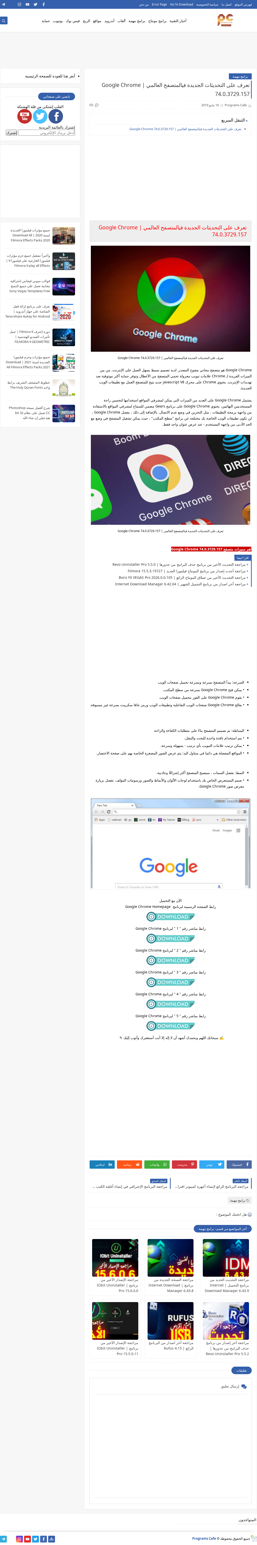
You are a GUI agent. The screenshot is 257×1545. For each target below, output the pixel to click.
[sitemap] (51, 1539)
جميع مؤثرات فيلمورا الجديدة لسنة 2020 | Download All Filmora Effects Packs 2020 (30, 235)
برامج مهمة (136, 20)
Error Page (159, 4)
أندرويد (109, 20)
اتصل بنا (226, 4)
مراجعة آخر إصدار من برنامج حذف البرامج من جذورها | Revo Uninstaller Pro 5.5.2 (227, 1348)
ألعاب (121, 20)
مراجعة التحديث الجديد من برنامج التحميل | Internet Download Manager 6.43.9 (227, 1285)
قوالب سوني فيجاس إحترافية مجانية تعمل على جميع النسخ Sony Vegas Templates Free (29, 286)
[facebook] (43, 4)
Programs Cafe (204, 1538)
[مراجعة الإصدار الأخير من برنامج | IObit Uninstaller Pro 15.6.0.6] (115, 1258)
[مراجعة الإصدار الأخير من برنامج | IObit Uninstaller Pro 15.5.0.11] (115, 1321)
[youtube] (27, 4)
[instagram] (19, 4)
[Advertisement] (170, 174)
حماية (46, 20)
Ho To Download (181, 4)
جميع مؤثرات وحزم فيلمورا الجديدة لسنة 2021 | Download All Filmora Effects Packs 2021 (28, 362)
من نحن (144, 4)
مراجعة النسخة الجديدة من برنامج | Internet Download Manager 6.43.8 (171, 1285)
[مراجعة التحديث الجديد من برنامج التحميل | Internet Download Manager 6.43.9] (226, 1258)
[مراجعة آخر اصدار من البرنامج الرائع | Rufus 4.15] (171, 1321)
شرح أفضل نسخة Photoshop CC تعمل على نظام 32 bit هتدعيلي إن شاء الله (29, 412)
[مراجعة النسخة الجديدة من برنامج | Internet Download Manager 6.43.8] (171, 1258)
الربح (86, 20)
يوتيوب (58, 20)
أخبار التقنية (178, 20)
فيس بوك (73, 20)
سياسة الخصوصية (207, 4)
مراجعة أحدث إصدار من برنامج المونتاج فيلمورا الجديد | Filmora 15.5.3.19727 (187, 571)
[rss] (11, 4)
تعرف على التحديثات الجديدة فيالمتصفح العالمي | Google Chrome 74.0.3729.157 (185, 129)
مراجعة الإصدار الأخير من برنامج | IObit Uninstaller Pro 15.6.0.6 (117, 1285)
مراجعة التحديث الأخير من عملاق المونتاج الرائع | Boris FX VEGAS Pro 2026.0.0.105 (182, 577)
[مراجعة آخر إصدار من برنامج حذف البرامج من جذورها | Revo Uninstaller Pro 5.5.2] (226, 1321)
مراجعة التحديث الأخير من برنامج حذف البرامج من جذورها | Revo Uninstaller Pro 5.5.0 (179, 564)
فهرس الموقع (243, 4)
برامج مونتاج (157, 20)
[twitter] (35, 4)
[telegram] (3, 4)
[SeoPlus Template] (253, 1538)
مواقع (97, 20)
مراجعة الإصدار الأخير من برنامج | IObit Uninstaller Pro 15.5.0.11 (117, 1348)
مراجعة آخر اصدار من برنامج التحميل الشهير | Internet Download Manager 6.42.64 (180, 584)
